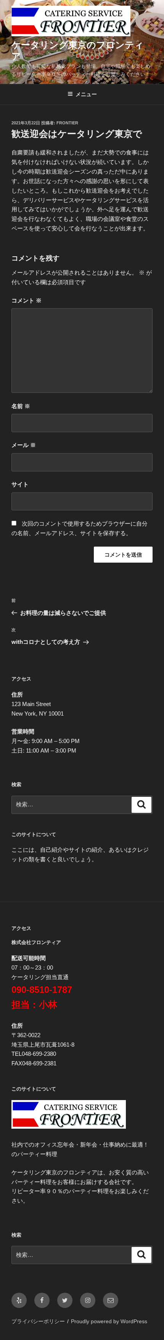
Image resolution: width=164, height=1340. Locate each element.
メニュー (86, 94)
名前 (20, 406)
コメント (26, 300)
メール (23, 445)
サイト (20, 484)
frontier (67, 123)
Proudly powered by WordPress (109, 1321)
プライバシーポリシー (38, 1321)
